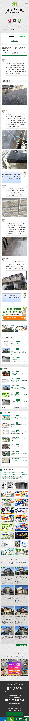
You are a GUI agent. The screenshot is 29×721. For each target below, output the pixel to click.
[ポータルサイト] (21, 510)
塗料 (9, 478)
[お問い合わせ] (14, 313)
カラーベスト (5, 478)
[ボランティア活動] (21, 527)
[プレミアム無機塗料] (21, 535)
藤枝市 (26, 44)
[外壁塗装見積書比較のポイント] (7, 527)
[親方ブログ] (14, 485)
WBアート (5, 44)
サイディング (10, 44)
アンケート (19, 474)
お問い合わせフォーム (16, 714)
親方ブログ (11, 52)
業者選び (8, 476)
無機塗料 (4, 476)
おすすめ (13, 476)
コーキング (13, 474)
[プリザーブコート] (7, 543)
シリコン (17, 476)
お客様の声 (24, 474)
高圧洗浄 (13, 478)
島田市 (21, 478)
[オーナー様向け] (21, 328)
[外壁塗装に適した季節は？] (7, 502)
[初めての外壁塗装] (21, 502)
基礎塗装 (8, 474)
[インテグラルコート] (7, 551)
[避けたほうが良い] (7, 510)
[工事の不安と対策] (7, 535)
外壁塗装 (18, 44)
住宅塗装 (14, 44)
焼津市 (12, 472)
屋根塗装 (22, 44)
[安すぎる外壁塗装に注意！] (21, 518)
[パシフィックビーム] (21, 543)
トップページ (5, 52)
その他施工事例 (22, 645)
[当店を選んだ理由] (21, 494)
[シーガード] (8, 328)
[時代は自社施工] (7, 518)
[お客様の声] (7, 494)
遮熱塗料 (17, 478)
